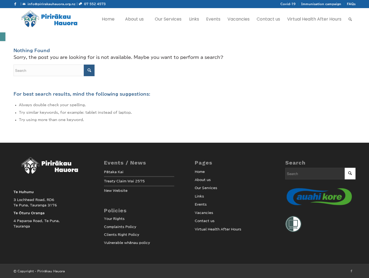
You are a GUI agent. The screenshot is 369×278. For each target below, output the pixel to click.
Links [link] (199, 196)
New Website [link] (116, 190)
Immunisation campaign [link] (321, 3)
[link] (2, 36)
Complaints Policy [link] (120, 226)
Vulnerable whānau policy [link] (127, 242)
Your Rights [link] (114, 218)
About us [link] (203, 179)
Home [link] (200, 171)
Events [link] (201, 204)
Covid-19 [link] (288, 3)
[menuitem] (288, 4)
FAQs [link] (351, 3)
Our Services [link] (206, 187)
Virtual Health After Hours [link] (218, 229)
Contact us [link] (204, 220)
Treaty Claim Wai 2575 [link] (124, 181)
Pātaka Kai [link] (113, 171)
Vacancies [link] (204, 212)
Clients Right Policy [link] (121, 234)
